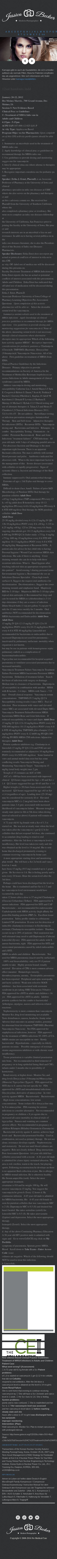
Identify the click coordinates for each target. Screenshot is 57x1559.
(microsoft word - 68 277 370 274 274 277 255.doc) (22, 1445)
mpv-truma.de (8, 1474)
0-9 (43, 34)
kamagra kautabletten (26, 79)
